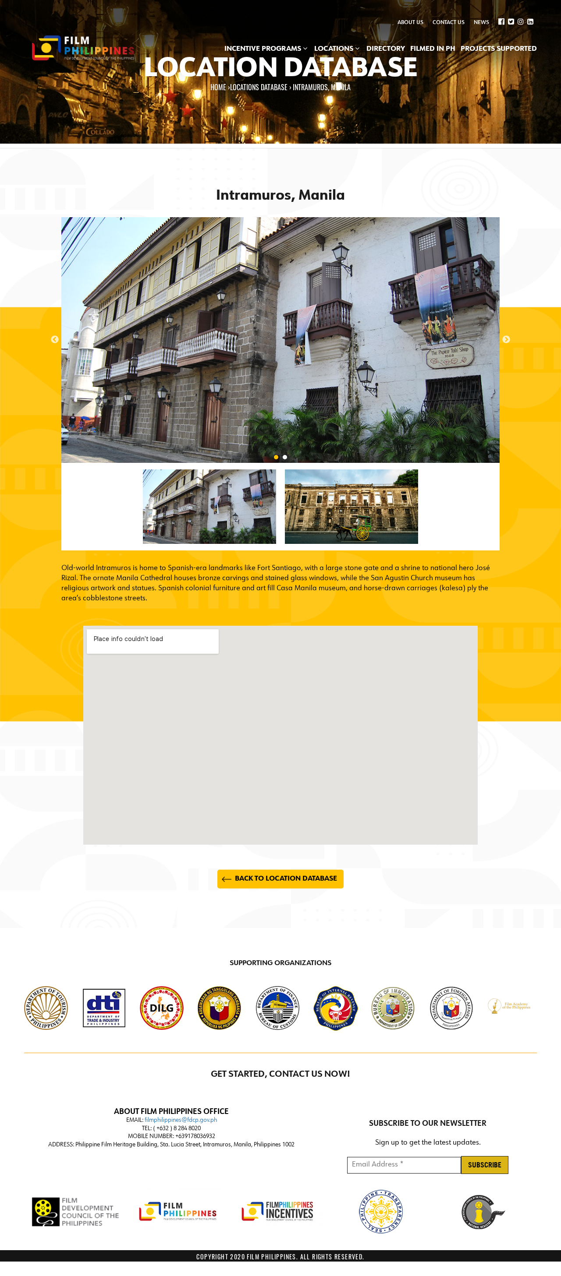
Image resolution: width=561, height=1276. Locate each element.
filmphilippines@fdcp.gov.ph (181, 1120)
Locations (334, 49)
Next (506, 339)
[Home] (83, 48)
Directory (385, 49)
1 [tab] (276, 457)
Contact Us (449, 22)
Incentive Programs (263, 49)
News (481, 22)
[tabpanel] (280, 340)
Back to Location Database (286, 878)
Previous (54, 339)
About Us (410, 22)
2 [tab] (285, 457)
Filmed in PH (432, 49)
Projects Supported (499, 49)
